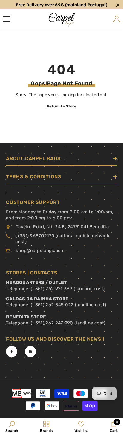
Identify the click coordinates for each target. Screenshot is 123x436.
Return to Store (61, 106)
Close (118, 5)
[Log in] (116, 19)
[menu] (6, 19)
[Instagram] (30, 351)
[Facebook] (11, 351)
